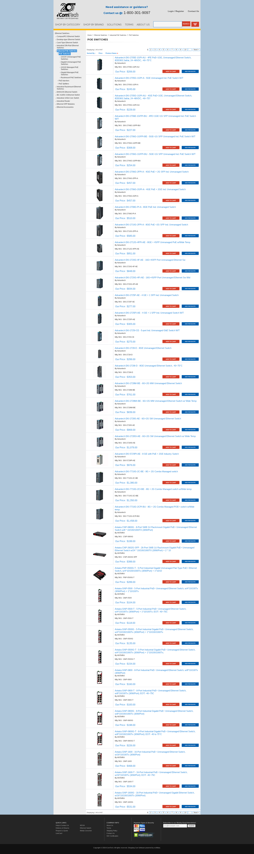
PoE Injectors (64, 81)
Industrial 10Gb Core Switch (68, 98)
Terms (109, 828)
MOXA (82, 825)
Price (100, 53)
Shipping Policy (112, 831)
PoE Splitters (64, 84)
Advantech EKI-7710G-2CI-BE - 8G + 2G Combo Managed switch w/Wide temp (153, 489)
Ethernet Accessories (65, 107)
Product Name (111, 53)
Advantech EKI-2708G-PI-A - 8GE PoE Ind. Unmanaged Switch (145, 207)
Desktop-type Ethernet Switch (68, 39)
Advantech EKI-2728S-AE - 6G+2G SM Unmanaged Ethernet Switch (148, 418)
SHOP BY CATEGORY (67, 24)
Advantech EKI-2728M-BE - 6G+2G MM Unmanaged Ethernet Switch (148, 383)
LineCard (59, 833)
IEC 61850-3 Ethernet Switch (68, 95)
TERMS (129, 24)
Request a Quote (62, 831)
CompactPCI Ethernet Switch (68, 36)
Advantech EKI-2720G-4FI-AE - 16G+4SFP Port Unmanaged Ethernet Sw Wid (152, 277)
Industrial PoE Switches (67, 51)
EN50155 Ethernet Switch (67, 92)
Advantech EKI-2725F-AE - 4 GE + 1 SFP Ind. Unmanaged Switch (147, 295)
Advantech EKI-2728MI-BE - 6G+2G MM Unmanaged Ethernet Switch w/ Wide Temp (156, 401)
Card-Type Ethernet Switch (67, 43)
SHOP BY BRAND (93, 24)
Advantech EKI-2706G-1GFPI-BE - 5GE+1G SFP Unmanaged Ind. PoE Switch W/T (155, 136)
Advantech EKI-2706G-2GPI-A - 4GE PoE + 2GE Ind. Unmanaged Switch (150, 189)
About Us (110, 825)
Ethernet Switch (85, 828)
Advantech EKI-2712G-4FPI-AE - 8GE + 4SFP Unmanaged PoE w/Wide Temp (152, 242)
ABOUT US (143, 24)
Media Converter (86, 831)
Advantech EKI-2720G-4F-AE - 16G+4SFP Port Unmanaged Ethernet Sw (150, 260)
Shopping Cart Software (136, 848)
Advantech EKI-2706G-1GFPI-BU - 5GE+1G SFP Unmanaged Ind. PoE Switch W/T (155, 154)
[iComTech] (66, 19)
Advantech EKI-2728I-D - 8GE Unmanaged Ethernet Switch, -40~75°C (148, 366)
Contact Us (193, 11)
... (189, 50)
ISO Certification (112, 836)
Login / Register (176, 11)
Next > (196, 50)
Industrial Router (63, 101)
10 (185, 50)
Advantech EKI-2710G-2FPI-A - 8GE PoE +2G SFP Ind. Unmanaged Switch (151, 224)
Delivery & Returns (62, 828)
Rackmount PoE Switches (71, 78)
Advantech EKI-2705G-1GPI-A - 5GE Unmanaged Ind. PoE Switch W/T (149, 78)
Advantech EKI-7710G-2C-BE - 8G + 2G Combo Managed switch (146, 471)
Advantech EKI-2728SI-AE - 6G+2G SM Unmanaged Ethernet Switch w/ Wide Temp (155, 436)
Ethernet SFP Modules (66, 104)
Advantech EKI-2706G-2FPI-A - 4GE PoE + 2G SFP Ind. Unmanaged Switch (152, 172)
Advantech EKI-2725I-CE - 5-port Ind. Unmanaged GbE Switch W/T (147, 330)
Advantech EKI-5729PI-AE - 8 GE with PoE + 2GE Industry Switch (147, 454)
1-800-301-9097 (137, 12)
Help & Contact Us (62, 825)
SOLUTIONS (114, 24)
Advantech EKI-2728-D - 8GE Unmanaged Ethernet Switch (143, 348)
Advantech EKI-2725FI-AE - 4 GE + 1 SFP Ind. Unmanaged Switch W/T (149, 313)
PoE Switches (64, 54)
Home (89, 35)
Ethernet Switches (62, 33)
